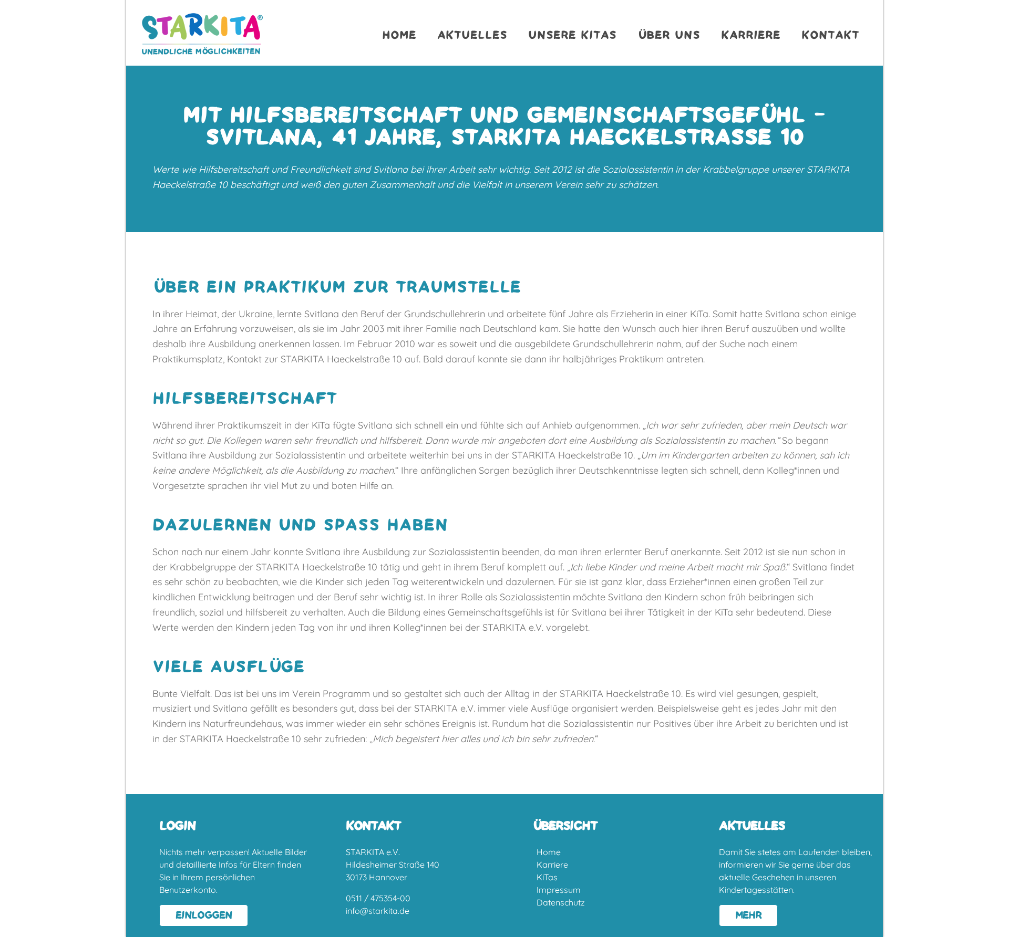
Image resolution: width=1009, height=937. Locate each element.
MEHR (748, 915)
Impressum (559, 889)
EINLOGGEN (204, 915)
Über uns (668, 35)
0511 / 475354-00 (378, 898)
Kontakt (830, 35)
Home (399, 35)
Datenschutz (561, 902)
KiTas (547, 877)
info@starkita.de (377, 910)
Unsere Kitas (572, 35)
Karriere (750, 35)
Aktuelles (472, 35)
